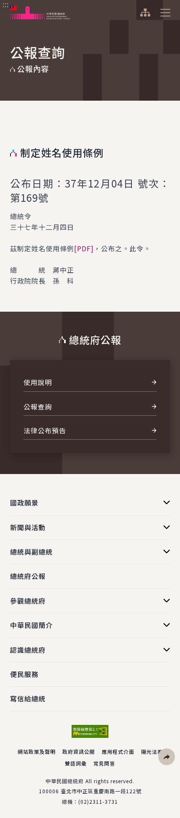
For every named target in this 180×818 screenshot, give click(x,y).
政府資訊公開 (78, 751)
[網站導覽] (145, 12)
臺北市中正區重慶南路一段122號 (101, 791)
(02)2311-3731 (98, 801)
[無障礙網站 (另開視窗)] (90, 731)
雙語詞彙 (76, 763)
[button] (166, 756)
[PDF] (84, 248)
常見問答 (104, 763)
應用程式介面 (118, 751)
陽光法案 (152, 751)
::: (6, 4)
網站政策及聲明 (37, 751)
